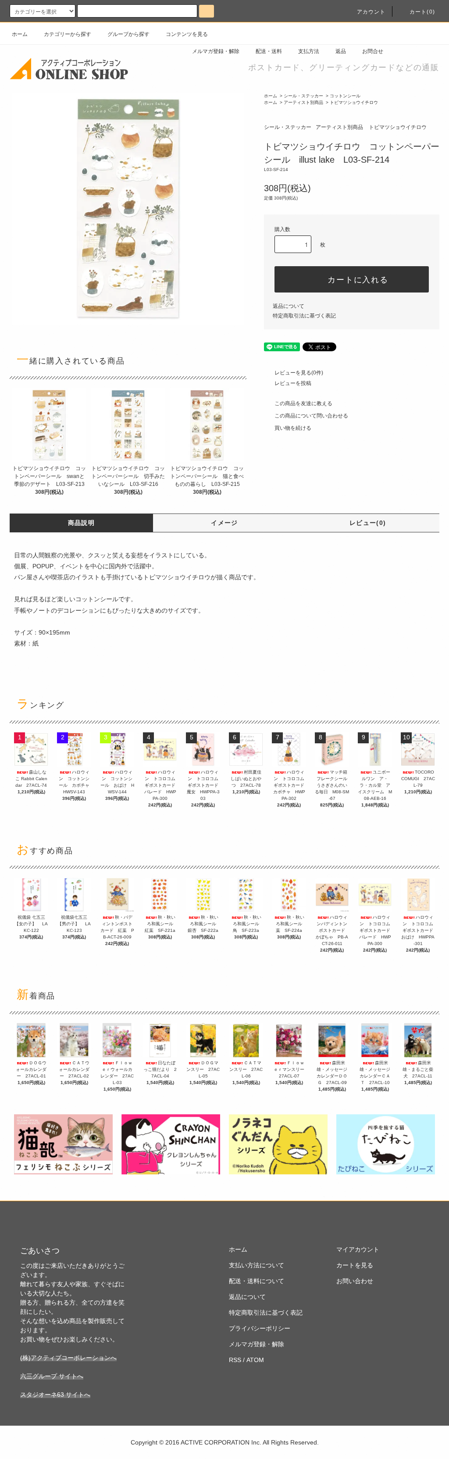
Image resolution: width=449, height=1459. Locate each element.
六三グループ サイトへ (51, 1376)
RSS (235, 1359)
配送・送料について (256, 1280)
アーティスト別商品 (303, 102)
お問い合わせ (354, 1280)
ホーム (20, 34)
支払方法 (308, 51)
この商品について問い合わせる (311, 416)
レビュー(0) (367, 522)
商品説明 (81, 522)
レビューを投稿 (292, 383)
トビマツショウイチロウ (354, 102)
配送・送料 (269, 51)
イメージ (224, 522)
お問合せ (372, 51)
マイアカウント (357, 1249)
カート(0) (422, 12)
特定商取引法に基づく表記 (304, 316)
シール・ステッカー (303, 95)
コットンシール (345, 95)
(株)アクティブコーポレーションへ (68, 1357)
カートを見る (354, 1265)
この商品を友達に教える (303, 403)
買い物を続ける (292, 428)
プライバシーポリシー (259, 1328)
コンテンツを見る (187, 34)
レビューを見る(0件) (298, 373)
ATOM (255, 1359)
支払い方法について (256, 1265)
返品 (340, 51)
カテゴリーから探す (67, 34)
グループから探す (128, 34)
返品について (288, 306)
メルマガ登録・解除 (215, 51)
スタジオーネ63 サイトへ (55, 1394)
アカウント (371, 12)
